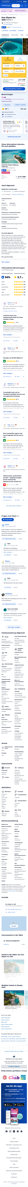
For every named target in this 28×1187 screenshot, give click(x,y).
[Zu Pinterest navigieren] (17, 1131)
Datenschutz (14, 1154)
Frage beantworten (10, 538)
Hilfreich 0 (8, 555)
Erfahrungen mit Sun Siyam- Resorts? (11, 1036)
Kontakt (18, 1)
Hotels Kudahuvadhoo (7, 1024)
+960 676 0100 (11, 912)
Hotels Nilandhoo (5, 1018)
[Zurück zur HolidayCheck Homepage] (6, 6)
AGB (14, 1164)
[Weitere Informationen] (18, 85)
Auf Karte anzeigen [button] (7, 24)
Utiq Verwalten (14, 1161)
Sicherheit (14, 1174)
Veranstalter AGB (14, 1148)
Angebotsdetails (12, 891)
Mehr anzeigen (5, 262)
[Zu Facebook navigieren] (6, 1131)
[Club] (10, 11)
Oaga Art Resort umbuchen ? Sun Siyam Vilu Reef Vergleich (14, 1041)
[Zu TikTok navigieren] (14, 1131)
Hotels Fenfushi (5, 1020)
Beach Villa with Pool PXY (11, 311)
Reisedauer (6, 68)
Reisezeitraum (18, 63)
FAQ (14, 1138)
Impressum (14, 1177)
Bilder (22, 35)
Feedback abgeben (14, 1066)
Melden (20, 539)
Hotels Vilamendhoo (6, 1029)
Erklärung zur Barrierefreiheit (14, 1170)
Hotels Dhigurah (5, 1026)
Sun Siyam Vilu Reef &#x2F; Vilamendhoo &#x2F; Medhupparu (14, 1038)
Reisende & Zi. (18, 68)
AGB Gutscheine (14, 1167)
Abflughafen (6, 63)
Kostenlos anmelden (20, 10)
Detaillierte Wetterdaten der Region (14, 1051)
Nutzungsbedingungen (14, 1151)
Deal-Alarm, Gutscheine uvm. (14, 1145)
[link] (22, 5)
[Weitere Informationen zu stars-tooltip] (12, 19)
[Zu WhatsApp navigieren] (21, 1131)
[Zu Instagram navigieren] (10, 1131)
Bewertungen (14, 35)
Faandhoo (6, 944)
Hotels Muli (4, 1022)
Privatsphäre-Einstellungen (14, 1157)
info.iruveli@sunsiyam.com (14, 909)
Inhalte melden (14, 1141)
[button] (11, 46)
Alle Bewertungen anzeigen (13, 505)
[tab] (8, 59)
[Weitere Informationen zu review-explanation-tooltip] (20, 27)
